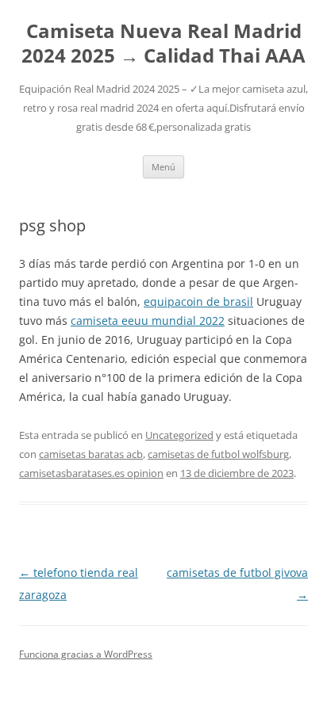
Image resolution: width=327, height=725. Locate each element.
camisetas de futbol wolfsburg (218, 454)
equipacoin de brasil (198, 301)
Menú (163, 167)
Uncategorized (179, 435)
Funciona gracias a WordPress (85, 654)
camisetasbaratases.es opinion (91, 473)
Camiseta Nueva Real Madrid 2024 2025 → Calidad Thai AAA (163, 43)
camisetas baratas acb (91, 454)
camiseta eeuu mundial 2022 (148, 320)
